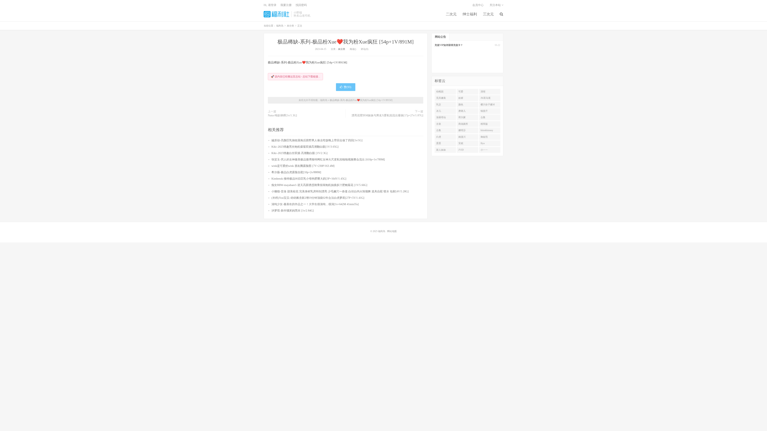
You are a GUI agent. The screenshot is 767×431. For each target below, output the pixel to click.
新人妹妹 (441, 149)
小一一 (484, 149)
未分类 (341, 49)
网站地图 (392, 231)
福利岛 (276, 14)
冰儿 (438, 111)
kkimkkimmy (487, 130)
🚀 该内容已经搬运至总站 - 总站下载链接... (295, 76)
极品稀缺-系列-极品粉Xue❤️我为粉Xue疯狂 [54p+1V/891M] (345, 42)
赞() (347, 87)
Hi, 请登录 (270, 5)
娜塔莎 (462, 130)
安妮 (460, 143)
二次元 (451, 14)
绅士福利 (470, 14)
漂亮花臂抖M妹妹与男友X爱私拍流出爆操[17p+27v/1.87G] (387, 115)
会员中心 (478, 5)
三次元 (488, 14)
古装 (438, 124)
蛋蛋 (438, 143)
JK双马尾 (486, 98)
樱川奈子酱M (488, 104)
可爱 (460, 91)
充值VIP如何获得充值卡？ (449, 45)
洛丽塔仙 (441, 117)
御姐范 (484, 136)
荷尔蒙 (462, 117)
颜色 (460, 104)
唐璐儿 (462, 111)
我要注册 (286, 5)
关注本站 (496, 5)
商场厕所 (463, 124)
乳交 (438, 104)
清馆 (483, 91)
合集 (483, 117)
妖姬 (460, 98)
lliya (483, 143)
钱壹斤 (484, 111)
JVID (461, 149)
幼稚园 (439, 91)
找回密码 (301, 5)
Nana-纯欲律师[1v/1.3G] (282, 115)
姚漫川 (462, 136)
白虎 (438, 136)
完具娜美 (441, 98)
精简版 (484, 124)
